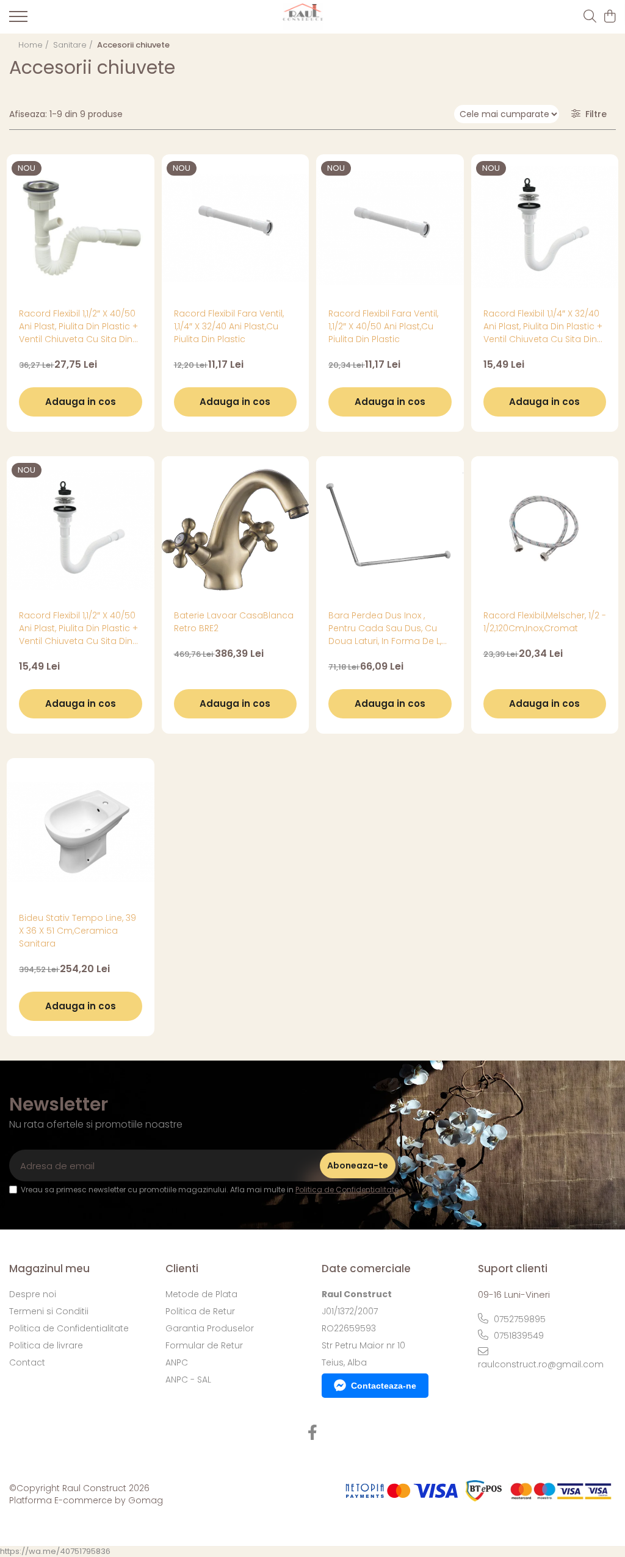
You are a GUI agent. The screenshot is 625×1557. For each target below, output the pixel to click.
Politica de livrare (46, 1345)
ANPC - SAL (188, 1379)
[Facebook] (312, 1433)
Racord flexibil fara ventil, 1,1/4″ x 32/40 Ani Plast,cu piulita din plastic (229, 326)
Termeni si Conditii (49, 1311)
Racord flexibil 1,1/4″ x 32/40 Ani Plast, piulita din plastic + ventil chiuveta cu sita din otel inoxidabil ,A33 (542, 326)
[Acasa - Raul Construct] (303, 16)
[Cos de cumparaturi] (609, 17)
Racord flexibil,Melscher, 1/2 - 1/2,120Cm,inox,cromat (544, 621)
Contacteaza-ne (383, 1386)
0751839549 (517, 1336)
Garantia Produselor (209, 1328)
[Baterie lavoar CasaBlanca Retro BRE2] (235, 530)
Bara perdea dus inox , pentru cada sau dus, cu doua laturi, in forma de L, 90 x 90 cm (384, 628)
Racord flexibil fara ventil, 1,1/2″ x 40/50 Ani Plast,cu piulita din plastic (383, 326)
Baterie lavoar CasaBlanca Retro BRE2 (234, 621)
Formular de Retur (204, 1345)
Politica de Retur (200, 1311)
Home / (34, 45)
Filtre (593, 114)
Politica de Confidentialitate (347, 1189)
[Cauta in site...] (589, 17)
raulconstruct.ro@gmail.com (541, 1364)
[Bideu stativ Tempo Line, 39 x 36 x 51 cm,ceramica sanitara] (80, 832)
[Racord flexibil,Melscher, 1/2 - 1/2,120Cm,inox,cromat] (545, 530)
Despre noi (32, 1294)
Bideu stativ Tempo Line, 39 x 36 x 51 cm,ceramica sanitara (77, 931)
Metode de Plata (201, 1294)
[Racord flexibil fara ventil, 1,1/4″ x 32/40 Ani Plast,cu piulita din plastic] (235, 228)
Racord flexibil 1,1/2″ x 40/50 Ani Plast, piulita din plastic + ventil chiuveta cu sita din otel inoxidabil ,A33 (78, 326)
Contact (27, 1362)
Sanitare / (74, 45)
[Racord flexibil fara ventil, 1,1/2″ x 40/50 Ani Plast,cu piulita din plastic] (390, 228)
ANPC (176, 1362)
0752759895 (518, 1319)
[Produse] (18, 20)
